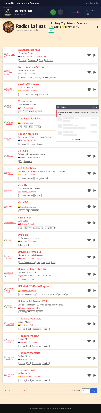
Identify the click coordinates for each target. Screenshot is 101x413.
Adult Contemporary (27, 262)
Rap (28, 329)
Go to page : (75, 391)
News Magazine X (67, 408)
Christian (37, 77)
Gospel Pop (38, 228)
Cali (22, 108)
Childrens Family (25, 77)
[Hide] (97, 107)
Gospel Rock (50, 228)
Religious (31, 144)
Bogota (23, 74)
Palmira (23, 224)
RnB (48, 262)
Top (63, 23)
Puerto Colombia (27, 258)
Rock (31, 127)
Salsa (41, 60)
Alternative (28, 228)
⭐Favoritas (68, 26)
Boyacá (33, 56)
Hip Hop (22, 329)
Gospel (45, 77)
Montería (24, 359)
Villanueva (24, 91)
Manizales (24, 325)
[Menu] (58, 107)
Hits (20, 112)
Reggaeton (32, 60)
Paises (70, 23)
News (44, 294)
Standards (28, 161)
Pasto (22, 377)
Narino (29, 377)
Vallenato (49, 60)
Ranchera (22, 60)
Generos (81, 23)
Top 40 (37, 127)
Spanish (53, 77)
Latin (31, 94)
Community (23, 94)
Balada (21, 211)
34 (18, 390)
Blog (57, 23)
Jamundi (23, 276)
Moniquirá (24, 56)
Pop (36, 94)
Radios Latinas (31, 26)
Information (23, 245)
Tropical (45, 329)
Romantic (35, 211)
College (22, 312)
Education (31, 312)
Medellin (24, 342)
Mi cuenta (56, 26)
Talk (68, 294)
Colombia (41, 56)
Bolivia (23, 140)
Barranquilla (25, 157)
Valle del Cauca (34, 276)
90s (20, 161)
